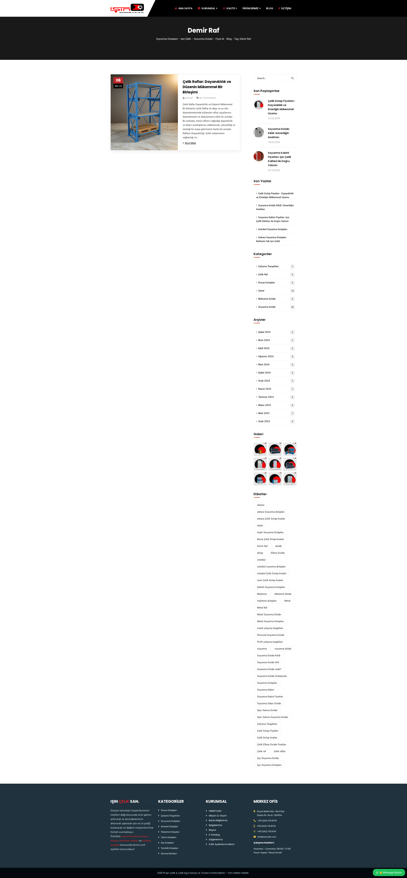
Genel (276, 290)
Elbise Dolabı (278, 552)
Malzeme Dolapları (170, 832)
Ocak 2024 (275, 380)
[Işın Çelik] (127, 8)
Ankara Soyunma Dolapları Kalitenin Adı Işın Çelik (271, 239)
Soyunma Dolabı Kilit (268, 662)
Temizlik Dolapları (169, 848)
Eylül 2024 (275, 348)
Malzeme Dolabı (275, 298)
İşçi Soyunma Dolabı (268, 758)
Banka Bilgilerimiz (218, 820)
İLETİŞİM (286, 8)
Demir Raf (262, 546)
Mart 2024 (275, 364)
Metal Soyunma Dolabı (269, 614)
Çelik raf (261, 751)
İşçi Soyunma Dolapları (269, 765)
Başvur (212, 830)
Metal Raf (262, 607)
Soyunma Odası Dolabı (269, 703)
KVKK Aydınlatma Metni (221, 844)
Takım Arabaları (168, 837)
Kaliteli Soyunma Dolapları (271, 587)
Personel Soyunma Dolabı (270, 635)
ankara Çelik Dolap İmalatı (271, 518)
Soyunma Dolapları (267, 682)
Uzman (189, 97)
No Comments (207, 97)
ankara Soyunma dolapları (271, 511)
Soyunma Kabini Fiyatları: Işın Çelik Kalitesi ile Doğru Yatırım (279, 159)
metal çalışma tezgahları (270, 628)
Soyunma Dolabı (276, 307)
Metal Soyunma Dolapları (270, 621)
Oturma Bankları (169, 853)
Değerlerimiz (216, 839)
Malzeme (262, 594)
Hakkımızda (215, 810)
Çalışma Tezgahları (275, 266)
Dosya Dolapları (275, 282)
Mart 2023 (275, 413)
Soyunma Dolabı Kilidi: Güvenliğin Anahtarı (278, 133)
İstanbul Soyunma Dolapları (272, 229)
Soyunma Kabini (265, 689)
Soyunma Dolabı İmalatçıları (272, 676)
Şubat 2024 (275, 372)
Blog (229, 38)
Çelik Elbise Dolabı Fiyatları (271, 744)
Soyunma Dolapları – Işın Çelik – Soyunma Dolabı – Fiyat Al (190, 38)
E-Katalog (214, 834)
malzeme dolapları (267, 600)
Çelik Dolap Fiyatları (267, 730)
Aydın (260, 525)
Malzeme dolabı (283, 594)
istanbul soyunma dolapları (271, 566)
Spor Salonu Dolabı (267, 710)
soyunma (262, 648)
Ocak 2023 (275, 421)
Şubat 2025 (275, 332)
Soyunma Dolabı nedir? (269, 669)
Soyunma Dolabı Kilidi (268, 655)
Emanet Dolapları (169, 826)
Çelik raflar (279, 751)
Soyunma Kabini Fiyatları (270, 696)
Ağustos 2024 (275, 356)
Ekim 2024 (275, 340)
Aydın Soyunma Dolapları (270, 532)
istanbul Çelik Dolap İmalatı (271, 573)
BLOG (269, 8)
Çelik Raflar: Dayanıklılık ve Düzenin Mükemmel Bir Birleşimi (207, 87)
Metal (287, 600)
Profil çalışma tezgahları (270, 641)
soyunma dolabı (283, 648)
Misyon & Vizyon (218, 815)
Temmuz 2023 (275, 397)
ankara (260, 505)
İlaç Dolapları (167, 842)
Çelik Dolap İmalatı (267, 737)
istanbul (261, 559)
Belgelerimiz (215, 825)
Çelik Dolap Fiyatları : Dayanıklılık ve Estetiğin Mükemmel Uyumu (281, 107)
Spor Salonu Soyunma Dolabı (272, 717)
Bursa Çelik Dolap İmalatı (270, 539)
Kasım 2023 (275, 388)
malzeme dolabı (128, 840)
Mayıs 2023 (275, 405)
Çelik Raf (275, 274)
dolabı (278, 546)
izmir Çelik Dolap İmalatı (270, 580)
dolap (260, 552)
